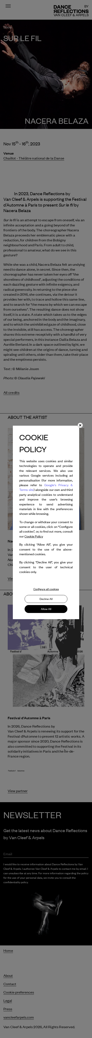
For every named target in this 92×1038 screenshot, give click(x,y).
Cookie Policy (33, 536)
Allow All (46, 609)
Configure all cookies (46, 589)
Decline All (46, 599)
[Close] (80, 425)
